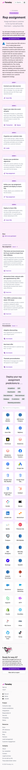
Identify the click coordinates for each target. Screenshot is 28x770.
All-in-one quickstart (10, 236)
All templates (15, 10)
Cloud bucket (11, 392)
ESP (23, 399)
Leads (7, 148)
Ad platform (11, 388)
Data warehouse (19, 395)
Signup (19, 125)
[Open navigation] (24, 2)
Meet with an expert (14, 672)
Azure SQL (9, 98)
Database (6, 399)
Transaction (9, 125)
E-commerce (15, 399)
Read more (8, 270)
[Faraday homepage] (7, 2)
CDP (19, 388)
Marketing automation (14, 402)
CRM (19, 392)
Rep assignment (10, 173)
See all (14, 246)
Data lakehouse (8, 395)
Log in (4, 689)
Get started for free (14, 38)
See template (9, 338)
